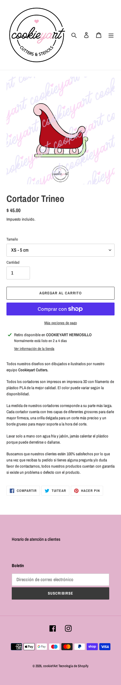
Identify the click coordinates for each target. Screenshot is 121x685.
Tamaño (12, 239)
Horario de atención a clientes (36, 539)
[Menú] (111, 35)
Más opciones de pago (60, 322)
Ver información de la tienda (34, 348)
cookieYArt (50, 666)
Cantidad (12, 262)
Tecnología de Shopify (73, 666)
